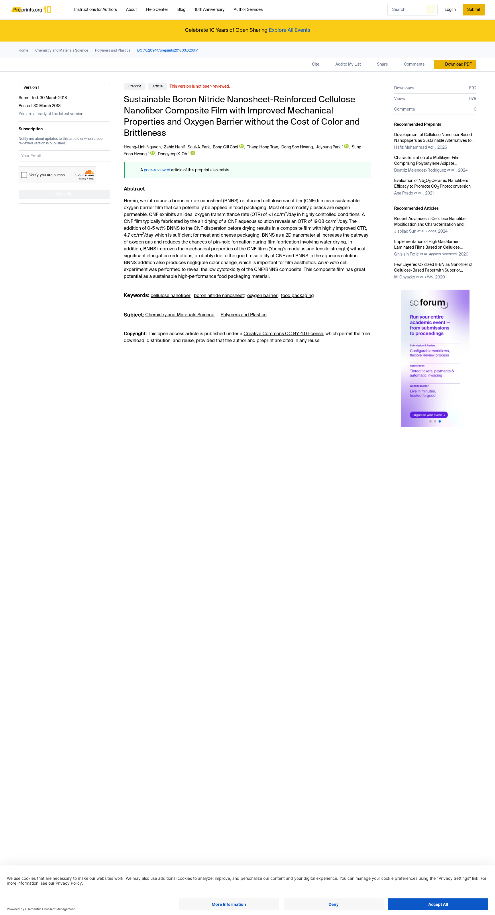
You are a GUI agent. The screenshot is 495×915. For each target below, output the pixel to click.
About (131, 10)
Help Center (157, 10)
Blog (181, 10)
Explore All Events (289, 30)
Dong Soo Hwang (297, 147)
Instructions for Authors (95, 10)
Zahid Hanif (174, 147)
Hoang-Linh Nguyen (142, 147)
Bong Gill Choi (225, 147)
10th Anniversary (210, 10)
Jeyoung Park (328, 147)
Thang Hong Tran (262, 147)
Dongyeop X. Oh (172, 154)
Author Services (248, 10)
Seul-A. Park (199, 147)
